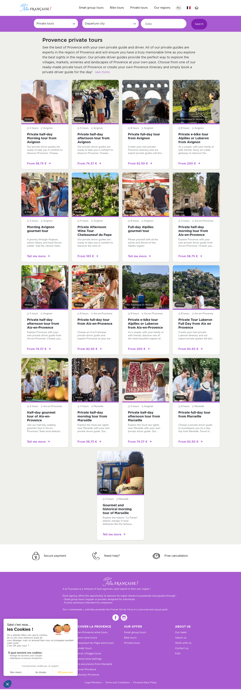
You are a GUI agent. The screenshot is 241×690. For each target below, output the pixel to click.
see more (102, 72)
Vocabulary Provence (86, 675)
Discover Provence (84, 669)
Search (199, 24)
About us (180, 638)
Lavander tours (82, 648)
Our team (181, 632)
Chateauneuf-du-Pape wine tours (93, 643)
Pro (178, 8)
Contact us (181, 648)
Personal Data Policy (145, 683)
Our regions (162, 7)
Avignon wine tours (85, 638)
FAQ (177, 653)
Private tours (139, 7)
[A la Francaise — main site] (120, 581)
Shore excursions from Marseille (92, 664)
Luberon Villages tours (87, 653)
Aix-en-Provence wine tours (90, 632)
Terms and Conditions (117, 683)
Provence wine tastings (87, 659)
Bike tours (117, 7)
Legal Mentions (93, 683)
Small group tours (91, 7)
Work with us (183, 643)
